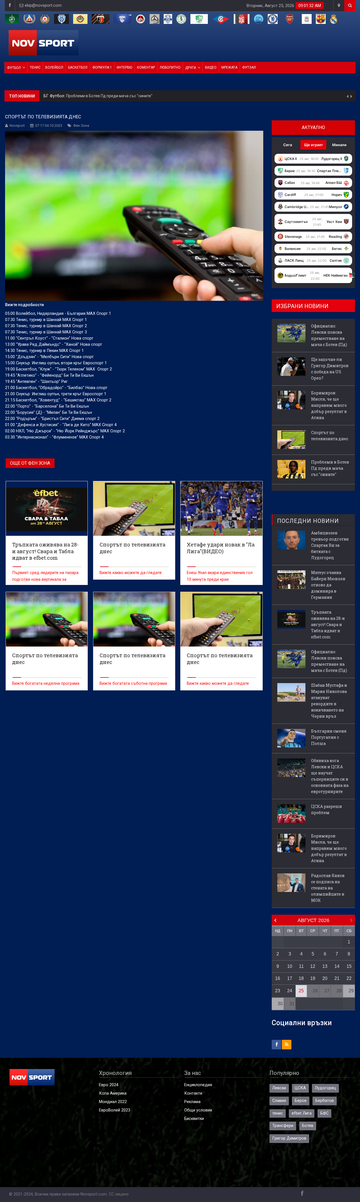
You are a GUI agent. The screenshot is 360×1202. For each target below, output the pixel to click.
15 (349, 966)
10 (289, 966)
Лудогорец (325, 1088)
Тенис (35, 67)
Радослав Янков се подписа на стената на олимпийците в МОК (328, 888)
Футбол (14, 68)
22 (349, 978)
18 (301, 978)
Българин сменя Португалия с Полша (328, 737)
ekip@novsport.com (43, 5)
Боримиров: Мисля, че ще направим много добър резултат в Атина (329, 405)
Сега (287, 145)
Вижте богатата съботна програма (133, 683)
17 (289, 978)
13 (324, 966)
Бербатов (324, 1100)
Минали (339, 145)
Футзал (249, 67)
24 (289, 990)
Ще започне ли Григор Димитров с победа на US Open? (329, 369)
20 (324, 978)
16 (277, 978)
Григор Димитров (289, 1138)
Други (190, 68)
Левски (279, 1088)
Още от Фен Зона (30, 463)
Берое (301, 1100)
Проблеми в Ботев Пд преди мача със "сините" (109, 96)
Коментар (146, 67)
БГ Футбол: (55, 96)
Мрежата (229, 67)
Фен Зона (81, 125)
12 (312, 966)
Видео (211, 67)
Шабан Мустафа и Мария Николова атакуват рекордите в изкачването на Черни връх (329, 701)
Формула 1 (102, 67)
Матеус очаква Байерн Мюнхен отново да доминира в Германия (328, 585)
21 (336, 978)
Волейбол (54, 67)
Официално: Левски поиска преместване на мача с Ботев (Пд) (329, 335)
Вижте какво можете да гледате (131, 572)
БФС (324, 1113)
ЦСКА (300, 1088)
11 (301, 966)
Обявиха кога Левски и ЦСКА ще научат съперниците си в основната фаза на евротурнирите (329, 776)
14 (336, 966)
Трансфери (282, 1125)
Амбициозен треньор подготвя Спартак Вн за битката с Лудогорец (330, 545)
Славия (279, 1100)
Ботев (307, 1125)
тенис (277, 1113)
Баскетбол (77, 67)
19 (312, 978)
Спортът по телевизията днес (329, 435)
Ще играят (313, 145)
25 (301, 990)
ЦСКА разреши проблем (326, 809)
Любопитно (170, 67)
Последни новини (308, 521)
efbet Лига (302, 1113)
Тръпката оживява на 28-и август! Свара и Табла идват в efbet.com (328, 624)
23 (277, 990)
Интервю (124, 67)
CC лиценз (119, 1194)
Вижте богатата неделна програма (45, 683)
